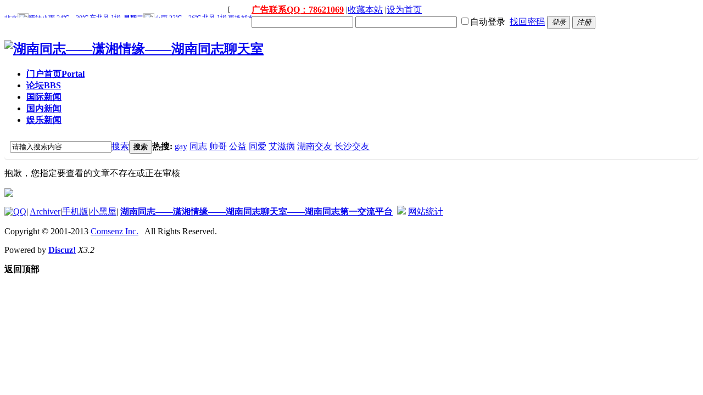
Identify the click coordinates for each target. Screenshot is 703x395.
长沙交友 (352, 146)
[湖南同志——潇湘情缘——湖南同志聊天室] (134, 49)
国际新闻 (44, 96)
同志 (198, 146)
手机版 (75, 211)
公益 (238, 146)
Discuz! (62, 250)
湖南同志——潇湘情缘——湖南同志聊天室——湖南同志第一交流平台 (256, 211)
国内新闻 (44, 108)
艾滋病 (282, 146)
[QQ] (15, 211)
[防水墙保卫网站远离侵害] (401, 211)
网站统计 (425, 211)
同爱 (257, 146)
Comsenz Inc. (114, 231)
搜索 (120, 146)
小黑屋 (103, 211)
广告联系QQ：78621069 (298, 9)
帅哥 (218, 146)
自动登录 (487, 21)
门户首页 (55, 73)
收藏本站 (365, 9)
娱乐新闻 (44, 120)
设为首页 (404, 9)
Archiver (45, 211)
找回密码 (527, 21)
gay (181, 146)
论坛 (43, 85)
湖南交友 (314, 146)
